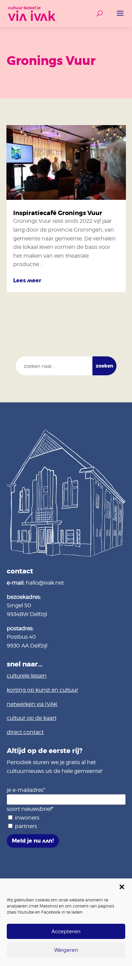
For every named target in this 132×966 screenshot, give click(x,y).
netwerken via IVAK (32, 704)
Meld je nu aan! (33, 841)
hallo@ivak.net (45, 583)
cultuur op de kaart (32, 718)
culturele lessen (27, 676)
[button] (121, 886)
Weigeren (66, 950)
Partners (26, 826)
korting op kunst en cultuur (42, 690)
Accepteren (66, 931)
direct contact (25, 732)
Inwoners (27, 818)
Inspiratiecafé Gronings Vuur (57, 213)
